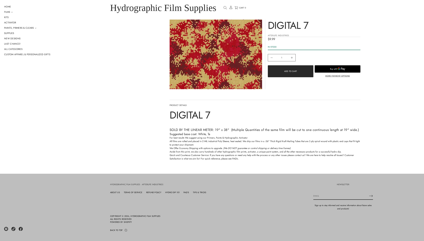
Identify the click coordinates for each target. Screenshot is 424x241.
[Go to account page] (231, 8)
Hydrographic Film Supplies (163, 8)
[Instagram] (6, 229)
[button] (225, 7)
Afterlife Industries (278, 35)
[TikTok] (13, 229)
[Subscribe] (371, 196)
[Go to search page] (225, 7)
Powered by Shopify (121, 222)
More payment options (337, 76)
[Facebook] (20, 229)
